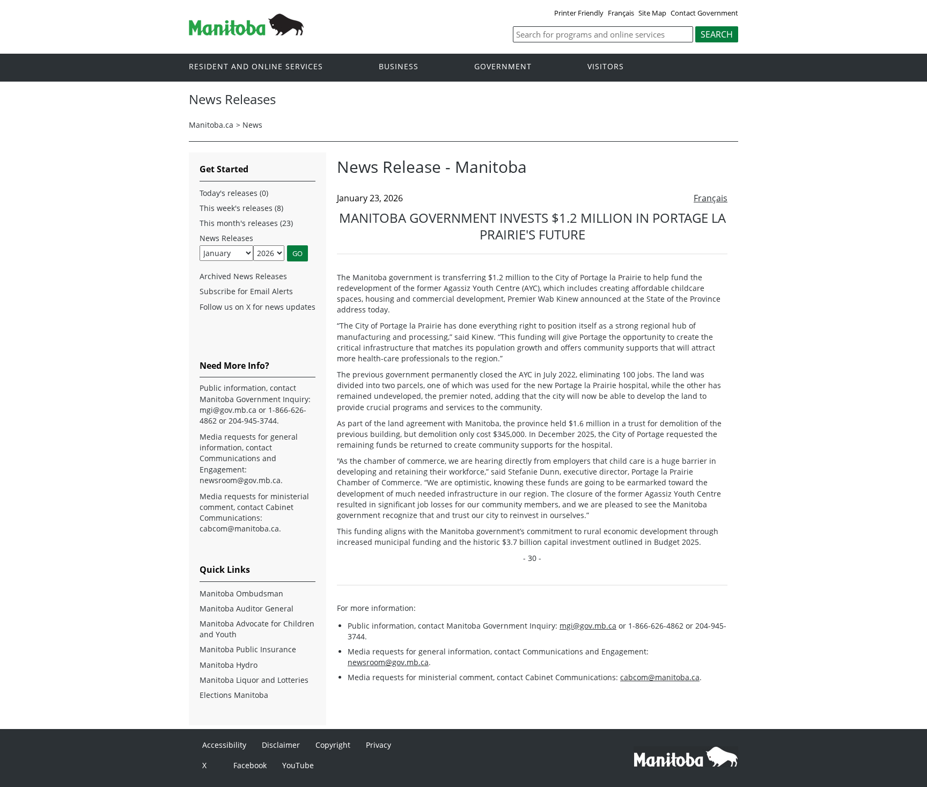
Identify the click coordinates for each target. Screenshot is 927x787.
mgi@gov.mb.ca (588, 626)
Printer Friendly (579, 13)
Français (621, 13)
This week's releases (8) (241, 208)
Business (398, 67)
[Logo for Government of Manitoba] (246, 32)
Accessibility (224, 745)
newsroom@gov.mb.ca (388, 662)
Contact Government (704, 13)
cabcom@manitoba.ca (660, 677)
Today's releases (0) (234, 193)
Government (503, 67)
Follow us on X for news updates (257, 307)
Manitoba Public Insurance (248, 649)
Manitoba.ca (211, 125)
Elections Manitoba (234, 695)
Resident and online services (256, 67)
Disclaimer (281, 745)
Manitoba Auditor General (246, 608)
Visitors (605, 67)
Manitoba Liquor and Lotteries (254, 680)
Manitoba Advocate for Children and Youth (257, 628)
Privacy (378, 745)
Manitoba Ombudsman (241, 593)
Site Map (652, 13)
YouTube (298, 765)
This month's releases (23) (246, 223)
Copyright (332, 745)
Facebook (250, 765)
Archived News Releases (243, 276)
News (252, 125)
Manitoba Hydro (229, 665)
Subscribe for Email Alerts (246, 291)
